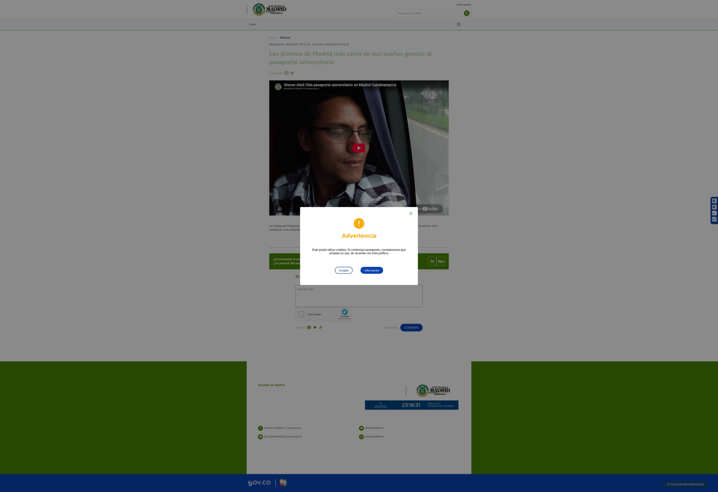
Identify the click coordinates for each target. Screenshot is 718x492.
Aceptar (344, 270)
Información (372, 270)
